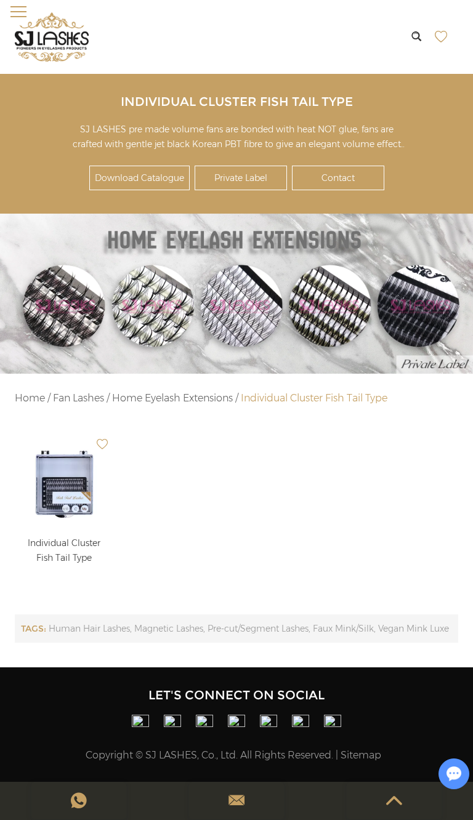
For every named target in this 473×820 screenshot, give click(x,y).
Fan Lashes (78, 398)
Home (30, 398)
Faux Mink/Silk (343, 628)
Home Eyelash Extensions (172, 398)
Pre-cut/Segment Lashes (258, 628)
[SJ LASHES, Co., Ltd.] (52, 37)
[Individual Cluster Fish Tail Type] (64, 481)
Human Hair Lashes (89, 628)
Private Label (240, 177)
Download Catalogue (139, 177)
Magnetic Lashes (168, 628)
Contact (338, 177)
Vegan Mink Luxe (413, 628)
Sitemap (361, 755)
